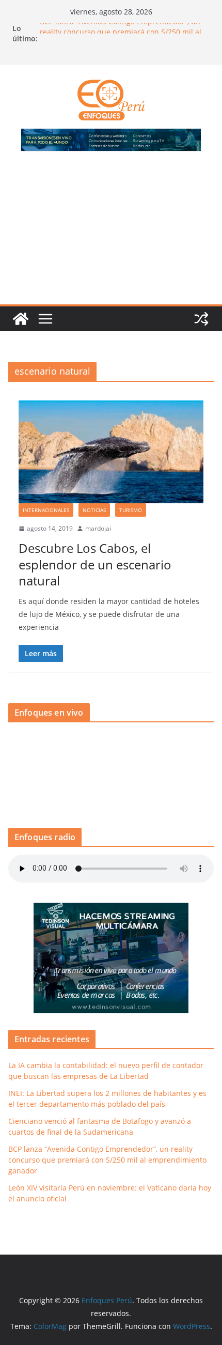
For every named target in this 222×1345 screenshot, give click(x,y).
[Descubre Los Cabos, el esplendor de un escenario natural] (111, 451)
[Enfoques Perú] (20, 318)
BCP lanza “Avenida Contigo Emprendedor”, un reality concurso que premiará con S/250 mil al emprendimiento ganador (107, 1160)
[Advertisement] (111, 233)
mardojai (98, 528)
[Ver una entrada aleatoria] (201, 318)
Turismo (130, 510)
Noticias (94, 510)
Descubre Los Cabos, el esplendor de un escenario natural (95, 564)
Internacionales (46, 510)
